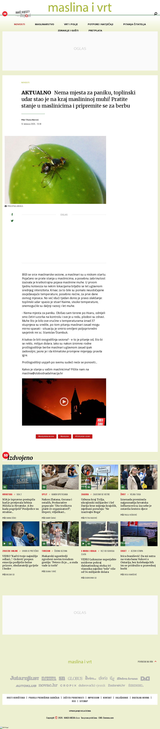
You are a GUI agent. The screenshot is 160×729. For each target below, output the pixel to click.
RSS (74, 701)
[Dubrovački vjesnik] (92, 685)
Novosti (19, 24)
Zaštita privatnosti (73, 697)
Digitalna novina (140, 697)
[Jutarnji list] (24, 678)
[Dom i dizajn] (145, 678)
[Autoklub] (26, 685)
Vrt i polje (71, 24)
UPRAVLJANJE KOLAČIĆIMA (80, 711)
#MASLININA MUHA (46, 436)
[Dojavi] (23, 14)
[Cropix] (68, 685)
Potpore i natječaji (100, 24)
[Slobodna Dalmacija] (4, 13)
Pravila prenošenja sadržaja (44, 697)
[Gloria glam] (112, 678)
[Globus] (75, 678)
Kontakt (107, 697)
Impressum (93, 697)
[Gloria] (103, 678)
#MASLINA (64, 436)
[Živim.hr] (90, 678)
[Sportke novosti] (62, 678)
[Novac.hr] (48, 685)
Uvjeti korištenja (16, 697)
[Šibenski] (136, 685)
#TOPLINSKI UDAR (82, 436)
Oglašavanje (121, 697)
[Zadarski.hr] (117, 685)
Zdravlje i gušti (68, 30)
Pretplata (95, 30)
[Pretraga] (155, 14)
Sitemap (84, 701)
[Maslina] (80, 661)
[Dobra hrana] (127, 678)
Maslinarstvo (44, 24)
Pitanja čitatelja (134, 24)
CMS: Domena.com (106, 717)
